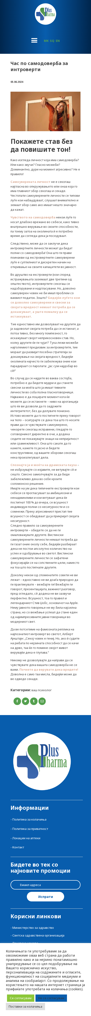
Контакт (18, 847)
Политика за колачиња (29, 819)
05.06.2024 (16, 81)
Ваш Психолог (42, 690)
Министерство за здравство (33, 928)
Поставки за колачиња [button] (25, 1006)
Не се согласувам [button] (51, 998)
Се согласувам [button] (21, 998)
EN (58, 41)
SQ (52, 41)
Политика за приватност (30, 829)
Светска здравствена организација (38, 935)
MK (46, 41)
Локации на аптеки (26, 838)
